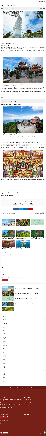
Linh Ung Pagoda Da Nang (9, 99)
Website (3, 274)
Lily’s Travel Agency (12, 387)
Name (3, 267)
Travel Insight (12, 8)
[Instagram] (5, 417)
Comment (3, 255)
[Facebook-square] (1, 417)
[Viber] (31, 201)
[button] (39, 8)
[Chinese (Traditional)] (39, 1)
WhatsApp (20, 203)
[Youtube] (7, 417)
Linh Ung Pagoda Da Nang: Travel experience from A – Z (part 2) (11, 101)
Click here (9, 197)
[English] (40, 1)
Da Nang (8, 8)
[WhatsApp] (20, 201)
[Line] (25, 201)
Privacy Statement (22, 387)
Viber (31, 203)
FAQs (17, 387)
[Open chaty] (1, 433)
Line (25, 203)
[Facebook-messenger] (3, 417)
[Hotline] (15, 201)
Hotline (15, 203)
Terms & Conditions (30, 387)
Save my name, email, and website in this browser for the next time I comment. (13, 277)
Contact (36, 387)
